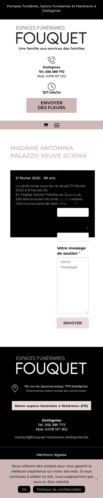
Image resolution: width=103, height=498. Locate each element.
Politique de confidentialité (59, 489)
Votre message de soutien (71, 251)
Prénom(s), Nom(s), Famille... (67, 198)
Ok (24, 489)
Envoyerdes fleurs (51, 105)
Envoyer (72, 323)
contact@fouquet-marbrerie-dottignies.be (51, 437)
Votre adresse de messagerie (72, 226)
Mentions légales (51, 455)
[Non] (96, 478)
